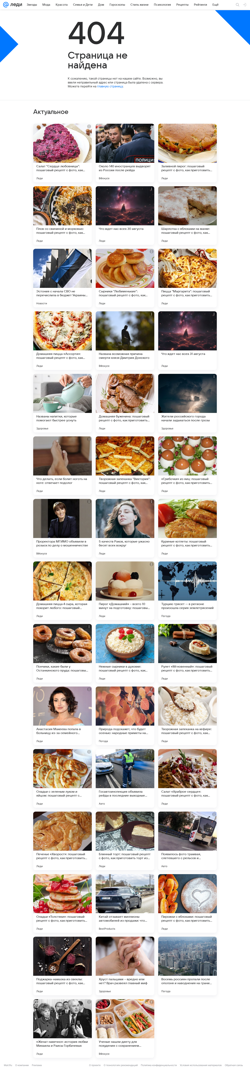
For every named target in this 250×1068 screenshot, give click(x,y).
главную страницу (110, 86)
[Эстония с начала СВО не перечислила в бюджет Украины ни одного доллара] (62, 278)
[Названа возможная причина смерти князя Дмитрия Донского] (125, 340)
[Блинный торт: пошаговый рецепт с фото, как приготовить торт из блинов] (125, 841)
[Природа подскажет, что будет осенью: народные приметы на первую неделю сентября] (125, 716)
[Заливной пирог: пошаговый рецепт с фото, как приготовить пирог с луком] (187, 153)
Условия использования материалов (201, 1065)
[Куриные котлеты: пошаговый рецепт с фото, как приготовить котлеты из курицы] (187, 528)
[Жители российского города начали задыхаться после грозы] (187, 403)
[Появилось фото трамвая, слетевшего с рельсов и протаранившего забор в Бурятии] (187, 841)
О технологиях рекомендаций (121, 1065)
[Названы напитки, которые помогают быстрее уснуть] (62, 403)
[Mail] (6, 4)
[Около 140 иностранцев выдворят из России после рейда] (125, 153)
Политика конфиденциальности (159, 1065)
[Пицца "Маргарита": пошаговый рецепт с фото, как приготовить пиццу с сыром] (187, 278)
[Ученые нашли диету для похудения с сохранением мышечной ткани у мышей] (125, 1028)
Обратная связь (234, 1065)
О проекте (95, 1065)
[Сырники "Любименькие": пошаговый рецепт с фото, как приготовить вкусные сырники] (125, 278)
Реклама (37, 1065)
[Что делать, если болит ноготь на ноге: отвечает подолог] (62, 465)
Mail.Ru (8, 1065)
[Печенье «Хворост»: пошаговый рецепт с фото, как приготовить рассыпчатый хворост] (62, 841)
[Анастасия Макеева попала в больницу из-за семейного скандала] (62, 716)
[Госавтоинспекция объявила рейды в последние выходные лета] (125, 778)
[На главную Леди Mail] (15, 4)
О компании (22, 1065)
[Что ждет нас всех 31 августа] (187, 340)
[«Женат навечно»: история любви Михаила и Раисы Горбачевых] (62, 1028)
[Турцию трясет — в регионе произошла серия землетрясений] (187, 590)
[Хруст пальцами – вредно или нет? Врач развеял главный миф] (125, 966)
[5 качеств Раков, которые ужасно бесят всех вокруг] (125, 528)
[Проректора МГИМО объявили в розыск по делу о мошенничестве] (62, 528)
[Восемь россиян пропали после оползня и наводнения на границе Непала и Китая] (187, 966)
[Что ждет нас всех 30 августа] (125, 215)
